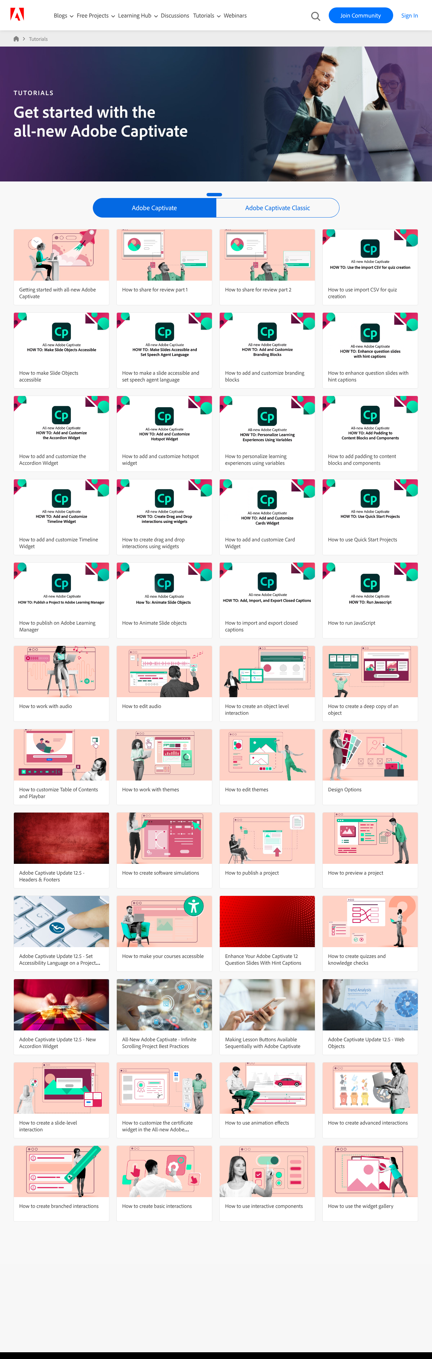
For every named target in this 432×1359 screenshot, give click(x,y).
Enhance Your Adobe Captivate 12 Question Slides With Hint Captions (263, 959)
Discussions (175, 15)
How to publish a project (252, 872)
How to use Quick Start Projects (362, 539)
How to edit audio (141, 706)
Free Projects (93, 15)
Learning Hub (135, 15)
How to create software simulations (160, 872)
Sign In (410, 15)
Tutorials (204, 15)
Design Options (344, 789)
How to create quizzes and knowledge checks (357, 959)
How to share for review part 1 (155, 289)
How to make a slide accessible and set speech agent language (160, 376)
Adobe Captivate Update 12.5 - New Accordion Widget (57, 1042)
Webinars (235, 15)
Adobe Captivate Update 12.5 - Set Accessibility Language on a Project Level (57, 963)
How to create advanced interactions (368, 1122)
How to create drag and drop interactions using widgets (153, 542)
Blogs (61, 15)
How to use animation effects (257, 1122)
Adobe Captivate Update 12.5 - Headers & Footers (51, 876)
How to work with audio (45, 706)
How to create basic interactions (157, 1205)
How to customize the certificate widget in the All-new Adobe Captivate (157, 1129)
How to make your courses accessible (163, 956)
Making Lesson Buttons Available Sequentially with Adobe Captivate (262, 1042)
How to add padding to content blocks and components (362, 459)
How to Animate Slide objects (154, 622)
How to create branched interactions (59, 1205)
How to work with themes (150, 789)
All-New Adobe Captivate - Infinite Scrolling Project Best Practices (159, 1042)
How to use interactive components (264, 1205)
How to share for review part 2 (258, 289)
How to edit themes (246, 789)
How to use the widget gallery (361, 1205)
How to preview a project (355, 872)
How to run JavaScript (351, 622)
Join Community (361, 15)
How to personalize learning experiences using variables (256, 459)
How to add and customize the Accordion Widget (52, 459)
